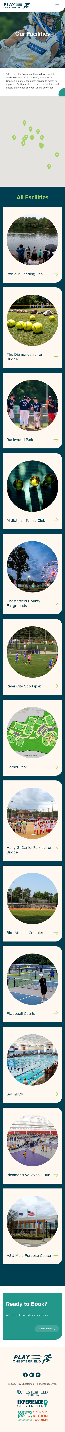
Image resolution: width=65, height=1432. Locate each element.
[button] (24, 123)
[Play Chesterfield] (16, 6)
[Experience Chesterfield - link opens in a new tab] (32, 1403)
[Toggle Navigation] (58, 6)
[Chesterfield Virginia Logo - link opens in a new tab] (32, 1392)
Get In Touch (45, 1328)
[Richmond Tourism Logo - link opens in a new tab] (32, 1415)
